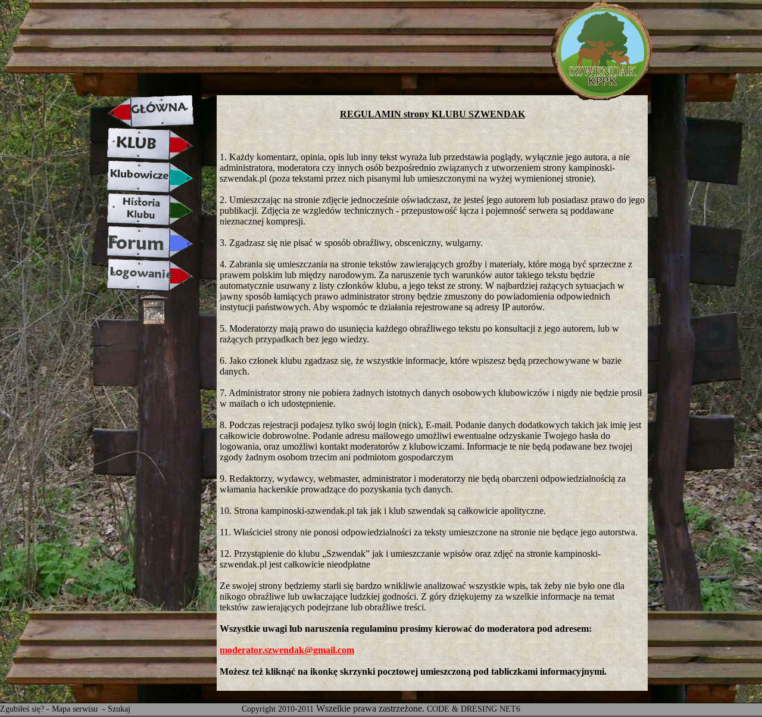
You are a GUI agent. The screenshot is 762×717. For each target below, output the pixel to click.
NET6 (509, 708)
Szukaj (119, 708)
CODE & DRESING (462, 708)
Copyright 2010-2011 (278, 708)
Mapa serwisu (76, 708)
